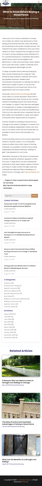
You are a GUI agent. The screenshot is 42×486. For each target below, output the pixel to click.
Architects (7, 283)
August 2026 (8, 314)
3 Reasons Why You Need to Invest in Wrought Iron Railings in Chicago (18, 381)
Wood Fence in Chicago (20, 94)
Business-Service (10, 304)
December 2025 (9, 335)
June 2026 (7, 319)
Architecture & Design (11, 286)
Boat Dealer (8, 296)
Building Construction (11, 301)
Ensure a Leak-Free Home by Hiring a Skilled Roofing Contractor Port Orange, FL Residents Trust (20, 251)
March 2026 (8, 327)
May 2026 (7, 322)
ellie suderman (11, 18)
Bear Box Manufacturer (12, 293)
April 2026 (7, 324)
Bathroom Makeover (11, 291)
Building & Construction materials (15, 299)
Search (34, 196)
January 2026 (8, 332)
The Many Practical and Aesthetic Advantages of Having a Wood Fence (18, 423)
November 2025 (9, 338)
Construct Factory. (25, 480)
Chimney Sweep (9, 307)
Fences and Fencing (31, 18)
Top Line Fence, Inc (32, 172)
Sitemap (25, 482)
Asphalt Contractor (10, 288)
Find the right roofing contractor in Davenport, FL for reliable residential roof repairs (19, 234)
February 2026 (9, 330)
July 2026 (7, 317)
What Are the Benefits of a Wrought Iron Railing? (19, 460)
